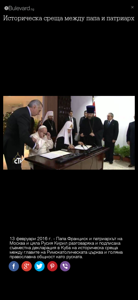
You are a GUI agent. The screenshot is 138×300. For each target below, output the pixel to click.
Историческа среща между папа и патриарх (68, 18)
